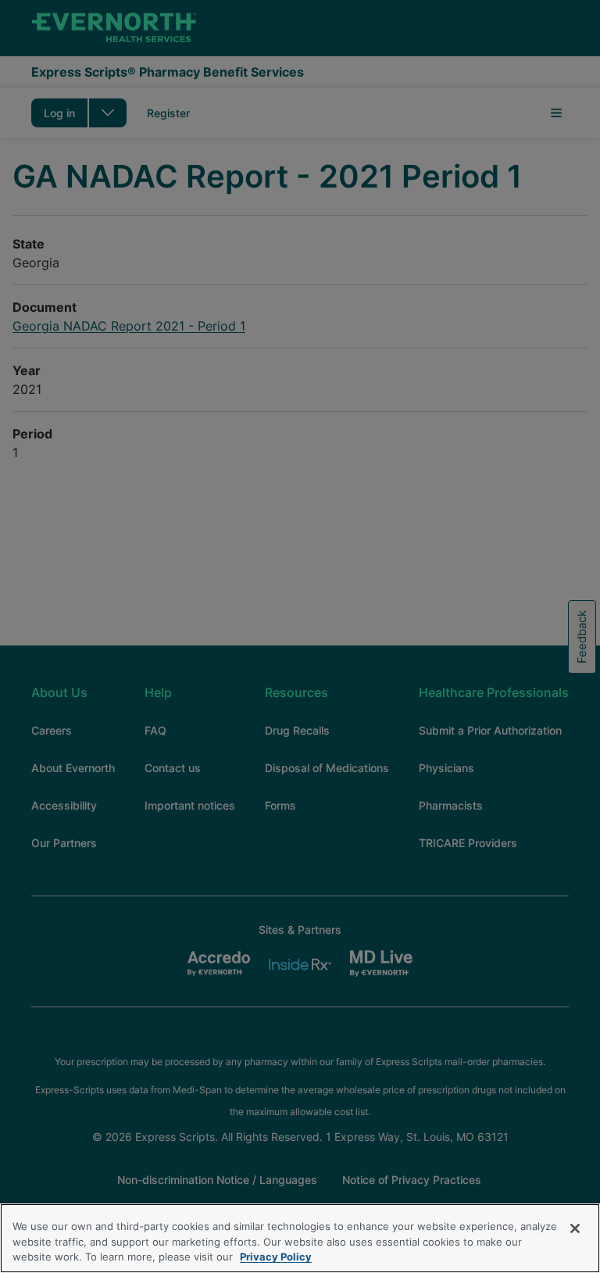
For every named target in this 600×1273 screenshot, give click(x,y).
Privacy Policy (276, 1256)
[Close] (575, 1228)
